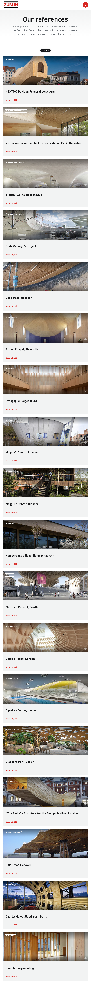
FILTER (44, 50)
